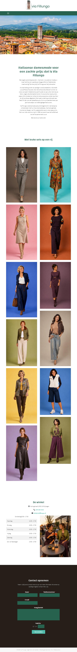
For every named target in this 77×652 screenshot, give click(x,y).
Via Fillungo (23, 649)
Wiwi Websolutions (55, 649)
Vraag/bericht (38, 608)
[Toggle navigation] (8, 13)
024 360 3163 (40, 510)
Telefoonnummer (49, 592)
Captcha (38, 623)
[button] (6, 34)
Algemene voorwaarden (33, 649)
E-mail (27, 600)
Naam (27, 592)
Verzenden (39, 631)
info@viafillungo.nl (40, 513)
